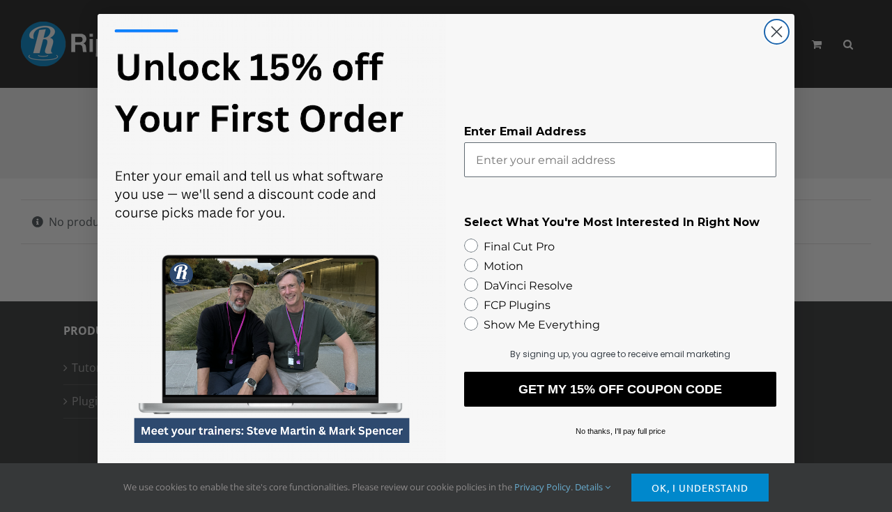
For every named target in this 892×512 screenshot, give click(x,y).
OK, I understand (700, 487)
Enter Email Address (525, 131)
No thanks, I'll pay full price (621, 431)
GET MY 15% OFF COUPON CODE (620, 389)
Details (590, 487)
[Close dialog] (776, 32)
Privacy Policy (542, 487)
